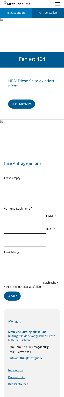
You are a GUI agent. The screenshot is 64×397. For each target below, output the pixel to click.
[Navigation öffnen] (57, 3)
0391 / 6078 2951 (20, 352)
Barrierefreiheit (18, 384)
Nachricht (50, 282)
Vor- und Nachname (18, 208)
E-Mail (51, 215)
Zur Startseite (22, 104)
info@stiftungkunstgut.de (26, 358)
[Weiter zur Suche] (48, 4)
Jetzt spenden (16, 13)
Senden (12, 296)
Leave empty (12, 178)
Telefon (50, 229)
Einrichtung (11, 252)
